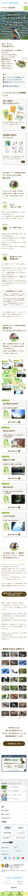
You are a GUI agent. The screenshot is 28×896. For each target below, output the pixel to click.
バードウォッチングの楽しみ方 (13, 79)
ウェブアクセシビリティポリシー (20, 884)
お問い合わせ (4, 847)
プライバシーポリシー (7, 883)
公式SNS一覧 (4, 854)
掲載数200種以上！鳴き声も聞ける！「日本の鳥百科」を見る (13, 594)
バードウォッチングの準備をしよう (14, 77)
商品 (2, 806)
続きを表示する (13, 422)
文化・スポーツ (5, 814)
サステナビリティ (6, 818)
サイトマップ (7, 881)
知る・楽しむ (5, 810)
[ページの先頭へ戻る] (26, 894)
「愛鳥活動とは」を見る (14, 744)
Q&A (15, 847)
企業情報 (3, 821)
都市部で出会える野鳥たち (12, 86)
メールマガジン (18, 851)
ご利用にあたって (20, 881)
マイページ (4, 851)
